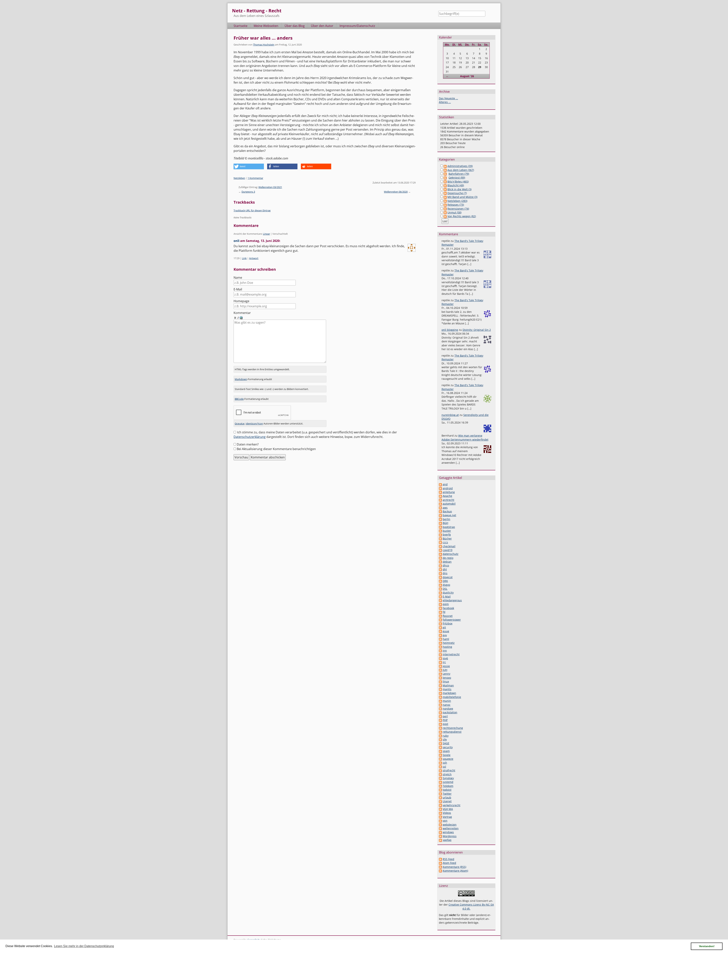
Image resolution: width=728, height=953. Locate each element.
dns (445, 573)
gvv (445, 635)
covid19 (447, 550)
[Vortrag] (440, 817)
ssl (444, 766)
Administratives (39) (460, 166)
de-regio (448, 558)
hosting (447, 647)
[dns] (440, 573)
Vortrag (447, 817)
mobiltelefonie (452, 697)
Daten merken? (248, 444)
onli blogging (450, 330)
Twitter (447, 793)
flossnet (448, 616)
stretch (447, 774)
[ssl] (440, 766)
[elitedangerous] (440, 600)
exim (446, 604)
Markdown (241, 379)
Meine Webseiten (266, 26)
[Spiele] (440, 755)
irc (444, 662)
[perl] (440, 716)
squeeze (448, 759)
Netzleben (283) (457, 201)
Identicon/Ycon (254, 423)
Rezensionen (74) (458, 208)
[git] (440, 627)
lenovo (447, 677)
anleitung (449, 492)
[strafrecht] (440, 770)
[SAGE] (440, 743)
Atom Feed (449, 863)
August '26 (467, 76)
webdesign (450, 824)
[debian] (440, 561)
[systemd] (440, 782)
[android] (440, 488)
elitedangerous (452, 600)
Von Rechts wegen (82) (461, 216)
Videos (447, 813)
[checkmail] (440, 546)
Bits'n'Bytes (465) (458, 181)
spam (446, 751)
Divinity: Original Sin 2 (477, 330)
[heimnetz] (440, 643)
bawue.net (449, 515)
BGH (445, 523)
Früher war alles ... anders (263, 38)
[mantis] (440, 689)
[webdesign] (440, 824)
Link (244, 258)
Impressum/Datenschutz (357, 26)
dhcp (446, 565)
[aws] (440, 507)
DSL (445, 589)
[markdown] (440, 693)
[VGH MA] (440, 809)
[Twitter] (440, 793)
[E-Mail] (440, 596)
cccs (445, 542)
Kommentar (242, 313)
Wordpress (450, 836)
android (448, 488)
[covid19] (440, 550)
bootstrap (449, 527)
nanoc (446, 705)
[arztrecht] (440, 500)
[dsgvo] (440, 585)
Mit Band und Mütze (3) (462, 197)
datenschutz (450, 554)
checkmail (449, 546)
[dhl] (440, 569)
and (445, 484)
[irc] (440, 662)
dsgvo (446, 585)
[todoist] (440, 789)
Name (238, 277)
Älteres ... (445, 102)
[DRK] (440, 581)
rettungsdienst (452, 731)
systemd (448, 782)
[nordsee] (440, 708)
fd (444, 612)
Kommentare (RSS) (454, 867)
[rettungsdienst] (440, 731)
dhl (445, 569)
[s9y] (440, 739)
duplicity (448, 592)
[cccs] (440, 542)
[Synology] (440, 778)
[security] (440, 747)
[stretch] (440, 774)
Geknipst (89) (457, 177)
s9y (445, 739)
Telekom (448, 786)
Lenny (446, 673)
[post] (440, 724)
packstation (450, 712)
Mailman (448, 685)
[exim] (440, 604)
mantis (447, 689)
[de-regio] (440, 558)
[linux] (440, 681)
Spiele (446, 755)
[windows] (440, 832)
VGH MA (448, 809)
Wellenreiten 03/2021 (270, 187)
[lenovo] (440, 677)
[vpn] (440, 820)
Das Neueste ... (448, 98)
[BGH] (440, 523)
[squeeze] (440, 759)
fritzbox (447, 623)
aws (445, 507)
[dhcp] (440, 565)
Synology (448, 778)
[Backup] (440, 511)
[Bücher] (440, 538)
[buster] (440, 531)
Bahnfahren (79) (459, 174)
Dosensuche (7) (457, 193)
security (448, 747)
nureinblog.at (450, 415)
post (445, 724)
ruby (446, 735)
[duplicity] (440, 592)
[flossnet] (440, 616)
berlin (446, 519)
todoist (447, 789)
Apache (447, 496)
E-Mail (238, 289)
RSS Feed (448, 859)
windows (448, 832)
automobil (449, 503)
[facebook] (440, 608)
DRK (445, 581)
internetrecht (451, 654)
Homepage (241, 301)
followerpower (452, 619)
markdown (449, 693)
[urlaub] (440, 797)
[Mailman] (440, 685)
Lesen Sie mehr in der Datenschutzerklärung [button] (84, 946)
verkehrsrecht (451, 805)
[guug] (440, 631)
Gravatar (240, 423)
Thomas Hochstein (263, 44)
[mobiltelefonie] (440, 697)
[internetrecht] (440, 654)
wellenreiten (451, 828)
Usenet (447, 801)
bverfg (447, 534)
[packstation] (440, 712)
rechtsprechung (453, 728)
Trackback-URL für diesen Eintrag (252, 210)
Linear (266, 233)
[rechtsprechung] (440, 728)
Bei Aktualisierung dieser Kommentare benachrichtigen (276, 449)
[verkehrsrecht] (440, 805)
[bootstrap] (440, 527)
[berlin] (440, 519)
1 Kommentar (255, 178)
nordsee (448, 708)
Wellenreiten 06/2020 (396, 191)
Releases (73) (455, 204)
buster (447, 531)
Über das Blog (295, 26)
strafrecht (449, 770)
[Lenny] (440, 673)
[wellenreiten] (440, 828)
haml (446, 639)
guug (446, 631)
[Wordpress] (440, 836)
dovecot (448, 577)
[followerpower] (440, 619)
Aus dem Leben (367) (460, 170)
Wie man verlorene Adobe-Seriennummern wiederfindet (465, 437)
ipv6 (445, 658)
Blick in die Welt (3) (459, 189)
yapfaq (447, 840)
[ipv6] (440, 658)
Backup (447, 511)
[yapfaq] (440, 840)
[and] (440, 484)
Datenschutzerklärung (250, 437)
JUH (445, 670)
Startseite (240, 26)
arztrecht (448, 500)
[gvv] (440, 635)
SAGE (446, 743)
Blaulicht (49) (455, 185)
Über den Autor (322, 26)
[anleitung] (440, 492)
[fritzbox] (440, 623)
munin (447, 701)
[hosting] (440, 647)
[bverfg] (440, 534)
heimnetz (449, 643)
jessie (446, 666)
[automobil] (440, 503)
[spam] (440, 751)
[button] (249, 166)
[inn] (440, 650)
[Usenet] (440, 801)
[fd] (440, 612)
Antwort (253, 258)
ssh (445, 762)
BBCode (239, 399)
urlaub (447, 797)
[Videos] (440, 813)
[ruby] (440, 735)
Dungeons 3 (248, 191)
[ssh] (440, 762)
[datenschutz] (440, 554)
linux (446, 681)
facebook (448, 608)
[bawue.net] (440, 515)
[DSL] (440, 589)
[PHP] (440, 720)
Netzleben (239, 178)
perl (445, 716)
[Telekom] (440, 786)
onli (236, 241)
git (444, 627)
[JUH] (440, 670)
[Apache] (440, 496)
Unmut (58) (454, 212)
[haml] (440, 639)
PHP (445, 720)
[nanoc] (440, 705)
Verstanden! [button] (707, 946)
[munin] (440, 701)
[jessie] (440, 666)
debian (447, 561)
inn (445, 650)
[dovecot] (440, 577)
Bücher (447, 538)
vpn (445, 820)
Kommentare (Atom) (455, 870)
